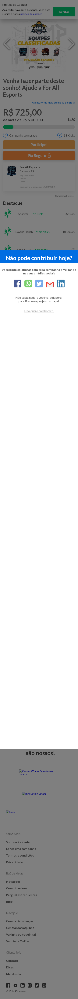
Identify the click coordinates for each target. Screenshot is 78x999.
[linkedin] (59, 284)
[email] (48, 285)
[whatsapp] (26, 284)
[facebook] (17, 284)
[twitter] (37, 284)
